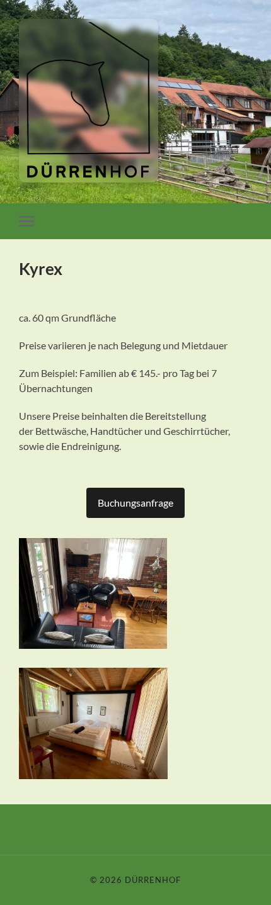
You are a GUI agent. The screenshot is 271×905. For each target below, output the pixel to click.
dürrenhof (153, 880)
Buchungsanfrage (135, 503)
